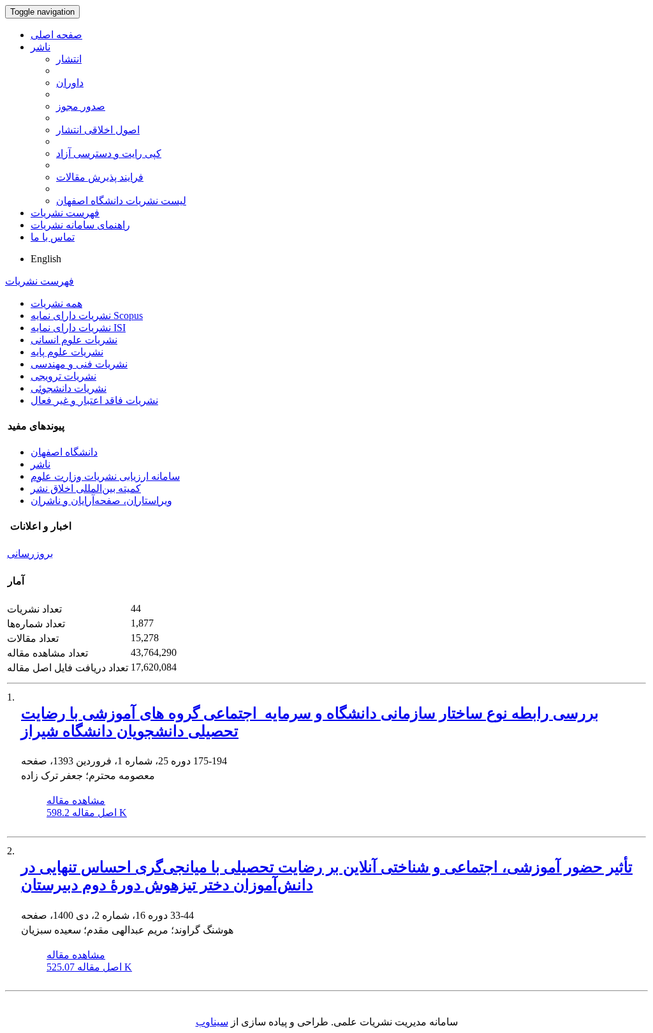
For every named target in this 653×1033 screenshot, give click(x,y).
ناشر (40, 46)
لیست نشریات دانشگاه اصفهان (121, 200)
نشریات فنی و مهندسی (79, 364)
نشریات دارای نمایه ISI (78, 327)
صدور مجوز (80, 106)
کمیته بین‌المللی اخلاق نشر (86, 488)
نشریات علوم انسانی (74, 339)
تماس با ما (53, 237)
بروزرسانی (30, 553)
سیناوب (212, 1021)
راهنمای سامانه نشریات (80, 224)
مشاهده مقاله (76, 800)
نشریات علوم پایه (67, 351)
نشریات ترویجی (63, 376)
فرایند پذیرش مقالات (99, 177)
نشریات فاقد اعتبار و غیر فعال (94, 400)
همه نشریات (56, 303)
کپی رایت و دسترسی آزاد (108, 153)
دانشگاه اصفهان (64, 452)
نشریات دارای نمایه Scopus (87, 315)
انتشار (69, 59)
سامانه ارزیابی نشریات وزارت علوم (105, 476)
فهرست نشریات (65, 212)
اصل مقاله (87, 812)
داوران (70, 82)
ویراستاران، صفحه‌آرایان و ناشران (101, 500)
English (46, 258)
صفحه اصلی (56, 34)
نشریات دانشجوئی (68, 388)
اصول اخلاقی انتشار (98, 129)
